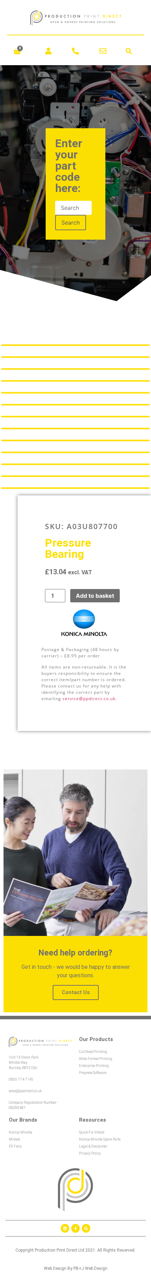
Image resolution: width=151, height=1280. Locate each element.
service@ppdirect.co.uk (89, 698)
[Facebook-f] (75, 1228)
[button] (129, 51)
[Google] (86, 1228)
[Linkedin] (65, 1228)
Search (70, 222)
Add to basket (95, 595)
